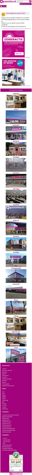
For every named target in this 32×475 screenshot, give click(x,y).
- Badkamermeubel (7, 445)
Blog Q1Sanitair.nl (6, 446)
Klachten (4, 380)
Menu (4, 6)
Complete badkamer (7, 448)
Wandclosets (5, 418)
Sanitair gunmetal (6, 432)
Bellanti (4, 397)
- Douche (4, 438)
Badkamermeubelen (7, 416)
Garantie (4, 377)
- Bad (3, 443)
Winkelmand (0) (26, 4)
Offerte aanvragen (6, 379)
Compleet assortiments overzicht (10, 415)
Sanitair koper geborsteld (8, 430)
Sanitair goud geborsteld (8, 428)
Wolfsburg (5, 408)
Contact (4, 368)
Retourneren (5, 375)
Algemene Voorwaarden (8, 385)
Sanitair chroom (6, 423)
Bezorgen (4, 372)
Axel (3, 393)
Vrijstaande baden (6, 422)
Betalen (4, 373)
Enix (3, 402)
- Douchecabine (6, 440)
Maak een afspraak (7, 370)
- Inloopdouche (6, 441)
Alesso (4, 395)
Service (4, 382)
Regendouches (6, 420)
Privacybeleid (5, 384)
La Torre (4, 405)
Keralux (4, 403)
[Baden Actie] (13, 72)
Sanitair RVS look (6, 427)
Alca (3, 392)
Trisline (4, 407)
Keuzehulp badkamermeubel (9, 450)
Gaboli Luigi (5, 400)
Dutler (3, 398)
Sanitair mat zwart (6, 425)
